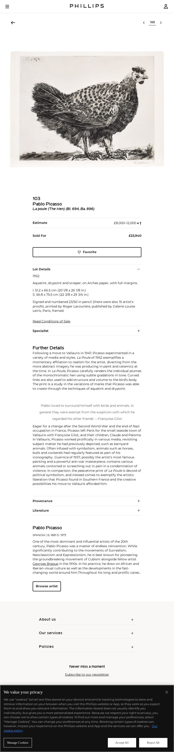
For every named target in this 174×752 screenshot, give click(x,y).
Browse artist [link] (47, 586)
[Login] (166, 6)
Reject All (153, 742)
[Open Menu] (10, 7)
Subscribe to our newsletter (87, 675)
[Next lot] (161, 22)
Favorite (90, 252)
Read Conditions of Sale (51, 321)
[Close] (167, 692)
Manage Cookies (18, 742)
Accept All (121, 742)
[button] (87, 109)
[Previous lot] (144, 22)
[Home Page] (87, 6)
